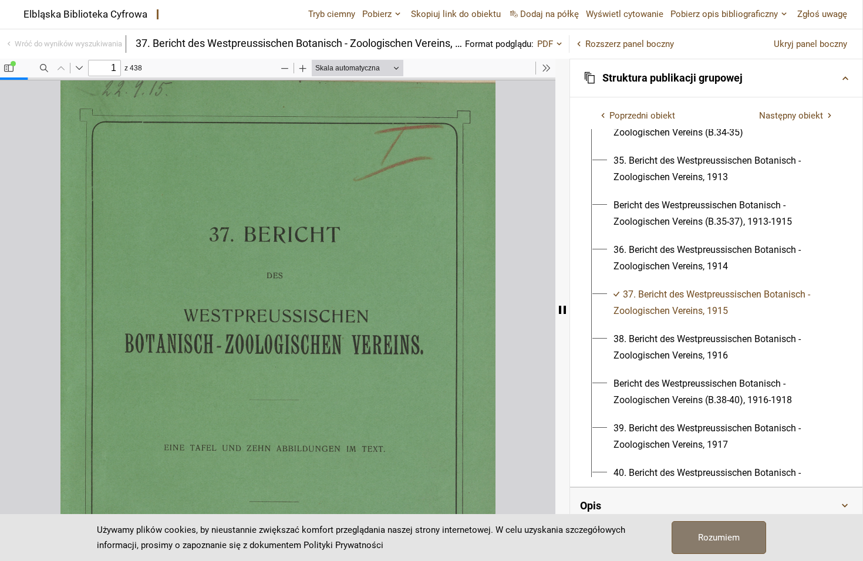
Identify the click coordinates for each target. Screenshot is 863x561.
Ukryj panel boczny (810, 44)
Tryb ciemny (331, 14)
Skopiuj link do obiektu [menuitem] (456, 14)
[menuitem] (723, 169)
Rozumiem (719, 537)
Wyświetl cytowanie (624, 14)
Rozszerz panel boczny (629, 44)
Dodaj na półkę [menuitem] (549, 14)
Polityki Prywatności (343, 545)
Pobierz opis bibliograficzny (724, 14)
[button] (716, 78)
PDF (545, 44)
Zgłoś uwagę (822, 14)
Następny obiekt (791, 115)
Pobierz (377, 14)
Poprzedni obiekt (642, 115)
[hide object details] (562, 310)
